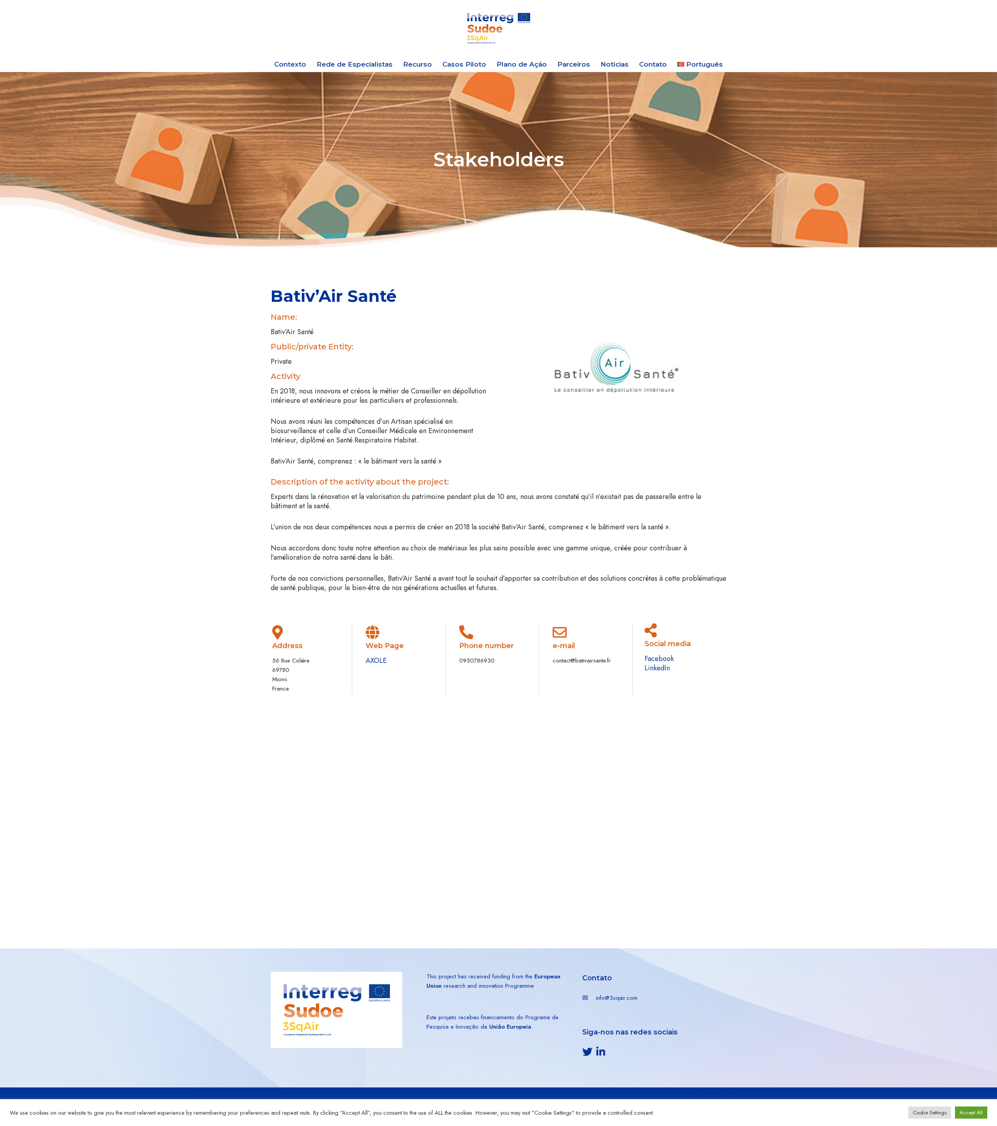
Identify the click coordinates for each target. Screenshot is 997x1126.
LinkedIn (657, 668)
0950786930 (477, 660)
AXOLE (376, 661)
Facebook (659, 659)
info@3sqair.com (617, 998)
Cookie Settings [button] (929, 1112)
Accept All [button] (971, 1112)
